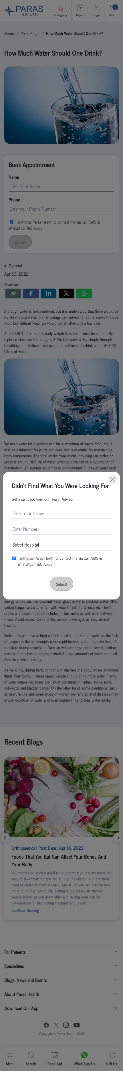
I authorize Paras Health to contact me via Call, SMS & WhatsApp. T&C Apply (59, 561)
